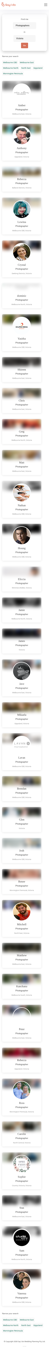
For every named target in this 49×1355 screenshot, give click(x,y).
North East (26, 68)
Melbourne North (10, 68)
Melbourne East (27, 62)
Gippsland (37, 68)
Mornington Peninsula (13, 73)
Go (24, 45)
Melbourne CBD (10, 62)
